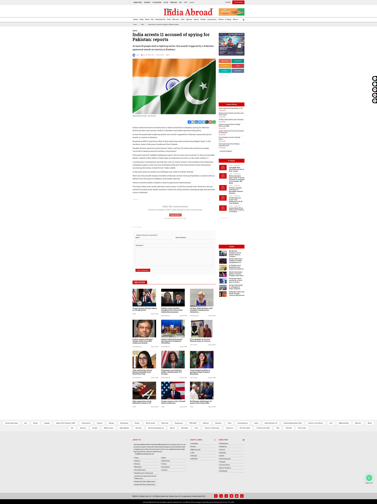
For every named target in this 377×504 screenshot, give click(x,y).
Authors (137, 461)
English (173, 2)
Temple (222, 462)
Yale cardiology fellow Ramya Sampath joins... (229, 144)
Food (182, 19)
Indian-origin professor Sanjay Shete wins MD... (229, 125)
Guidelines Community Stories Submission (145, 477)
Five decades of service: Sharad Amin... (229, 138)
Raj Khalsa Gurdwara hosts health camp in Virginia (235, 253)
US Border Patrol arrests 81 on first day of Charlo (235, 280)
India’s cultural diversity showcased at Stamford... (231, 131)
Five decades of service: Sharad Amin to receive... (200, 340)
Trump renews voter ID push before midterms (173, 402)
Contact (164, 470)
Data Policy (166, 461)
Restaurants (224, 443)
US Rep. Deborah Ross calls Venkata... (231, 119)
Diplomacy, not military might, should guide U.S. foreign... (171, 372)
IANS (134, 313)
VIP (166, 2)
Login (227, 2)
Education (223, 446)
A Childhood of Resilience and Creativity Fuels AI (236, 267)
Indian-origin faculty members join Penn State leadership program (172, 310)
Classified (156, 2)
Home (135, 19)
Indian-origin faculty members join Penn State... (231, 114)
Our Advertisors (140, 470)
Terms (164, 464)
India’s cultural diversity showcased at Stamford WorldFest (172, 341)
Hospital (223, 453)
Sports (196, 19)
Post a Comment (143, 270)
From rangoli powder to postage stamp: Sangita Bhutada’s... (200, 372)
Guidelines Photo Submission (145, 484)
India (142, 19)
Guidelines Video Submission (145, 481)
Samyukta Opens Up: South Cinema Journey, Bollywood (236, 293)
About (164, 458)
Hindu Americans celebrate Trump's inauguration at (235, 260)
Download (237, 165)
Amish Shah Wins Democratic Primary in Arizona (236, 210)
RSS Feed (194, 459)
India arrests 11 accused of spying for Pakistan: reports (163, 24)
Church (222, 450)
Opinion (189, 19)
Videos (221, 19)
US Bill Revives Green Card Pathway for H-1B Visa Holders (235, 200)
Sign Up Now (175, 215)
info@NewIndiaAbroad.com (144, 454)
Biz (152, 19)
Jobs (237, 66)
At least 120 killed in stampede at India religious (236, 287)
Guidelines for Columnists (144, 473)
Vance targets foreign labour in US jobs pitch (145, 309)
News (147, 19)
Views (230, 165)
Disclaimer (166, 467)
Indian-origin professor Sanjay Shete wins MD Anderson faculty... (143, 341)
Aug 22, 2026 (154, 313)
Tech (169, 19)
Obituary (238, 70)
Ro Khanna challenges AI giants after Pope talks (201, 402)
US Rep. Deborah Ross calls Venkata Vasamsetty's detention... (201, 310)
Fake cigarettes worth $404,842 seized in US (142, 402)
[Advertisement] (146, 12)
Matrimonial (225, 66)
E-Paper (228, 19)
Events (147, 2)
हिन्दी (180, 2)
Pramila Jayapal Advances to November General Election (236, 190)
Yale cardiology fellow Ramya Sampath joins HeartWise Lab (142, 372)
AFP (137, 55)
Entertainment (225, 459)
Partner (137, 464)
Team (137, 458)
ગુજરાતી (191, 2)
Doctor (222, 456)
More (235, 19)
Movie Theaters (225, 468)
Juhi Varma (193, 344)
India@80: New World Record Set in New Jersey (236, 169)
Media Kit (138, 467)
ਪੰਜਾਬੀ (185, 2)
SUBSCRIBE (238, 2)
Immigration (160, 19)
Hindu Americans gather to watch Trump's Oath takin (236, 273)
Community (212, 19)
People (203, 19)
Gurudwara (223, 471)
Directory (138, 2)
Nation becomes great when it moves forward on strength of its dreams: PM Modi (236, 179)
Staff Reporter (165, 315)
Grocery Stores (225, 465)
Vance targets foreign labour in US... (231, 108)
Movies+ (175, 19)
